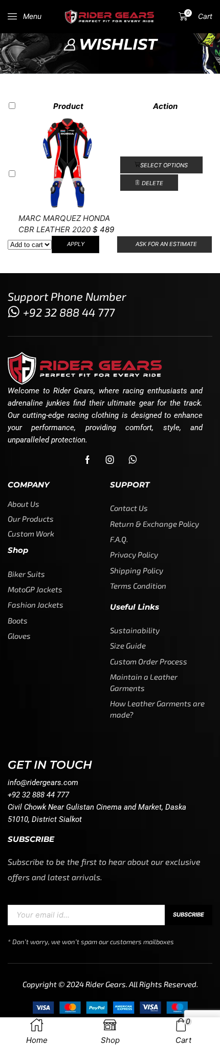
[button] (24, 16)
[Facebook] (87, 460)
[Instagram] (110, 460)
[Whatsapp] (132, 460)
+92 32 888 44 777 (69, 312)
